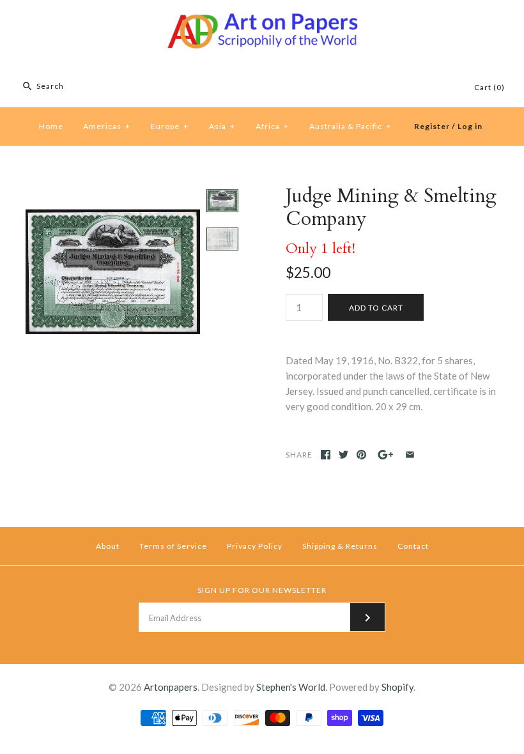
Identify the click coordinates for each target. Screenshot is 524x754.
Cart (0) (489, 87)
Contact (413, 546)
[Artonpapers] (262, 20)
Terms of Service (173, 546)
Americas (106, 126)
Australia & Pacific (350, 126)
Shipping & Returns (340, 546)
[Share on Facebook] (325, 454)
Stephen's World (290, 687)
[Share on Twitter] (343, 454)
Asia (222, 126)
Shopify (397, 687)
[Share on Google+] (385, 454)
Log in (470, 126)
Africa (272, 126)
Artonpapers (170, 687)
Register (432, 126)
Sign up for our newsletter (262, 590)
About (107, 546)
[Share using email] (410, 454)
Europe (170, 126)
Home (51, 126)
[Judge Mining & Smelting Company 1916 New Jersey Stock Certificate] (113, 192)
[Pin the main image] (361, 454)
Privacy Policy (254, 546)
